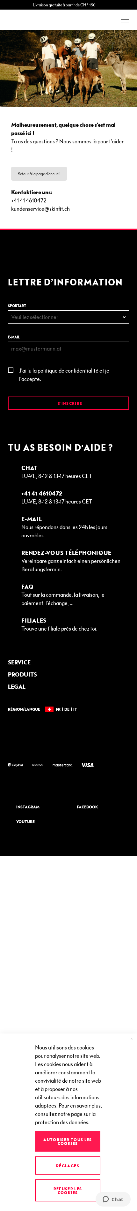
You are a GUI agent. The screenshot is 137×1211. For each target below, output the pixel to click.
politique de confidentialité (68, 370)
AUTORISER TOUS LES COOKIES (67, 1141)
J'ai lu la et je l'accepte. (64, 374)
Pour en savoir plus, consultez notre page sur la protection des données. (68, 1113)
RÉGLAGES (67, 1165)
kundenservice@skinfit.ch (40, 208)
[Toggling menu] (125, 19)
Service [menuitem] (19, 662)
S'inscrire (69, 403)
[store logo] (25, 19)
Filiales (34, 620)
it (75, 709)
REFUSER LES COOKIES (68, 1190)
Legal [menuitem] (16, 686)
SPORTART (17, 306)
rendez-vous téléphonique (66, 552)
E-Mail (31, 518)
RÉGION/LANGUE (24, 709)
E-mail (14, 337)
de (66, 709)
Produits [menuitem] (22, 674)
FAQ (27, 586)
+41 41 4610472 (41, 493)
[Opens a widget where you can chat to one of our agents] (113, 1200)
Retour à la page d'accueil (39, 173)
